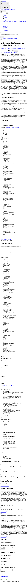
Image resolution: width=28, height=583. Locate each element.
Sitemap (14, 577)
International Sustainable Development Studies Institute (14, 21)
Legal (11, 577)
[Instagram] (3, 576)
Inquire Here (9, 38)
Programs (6, 30)
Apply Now (14, 38)
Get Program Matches (10, 9)
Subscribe (3, 549)
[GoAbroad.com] (3, 1)
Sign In (2, 11)
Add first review (5, 50)
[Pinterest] (5, 576)
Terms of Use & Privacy (5, 577)
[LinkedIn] (6, 576)
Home (4, 15)
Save (3, 37)
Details (5, 27)
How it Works (3, 9)
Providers (5, 17)
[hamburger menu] (7, 12)
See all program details (5, 239)
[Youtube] (4, 576)
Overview (6, 26)
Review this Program (5, 486)
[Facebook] (1, 576)
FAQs (5, 28)
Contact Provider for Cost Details (12, 127)
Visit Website (3, 38)
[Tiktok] (7, 576)
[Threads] (2, 576)
